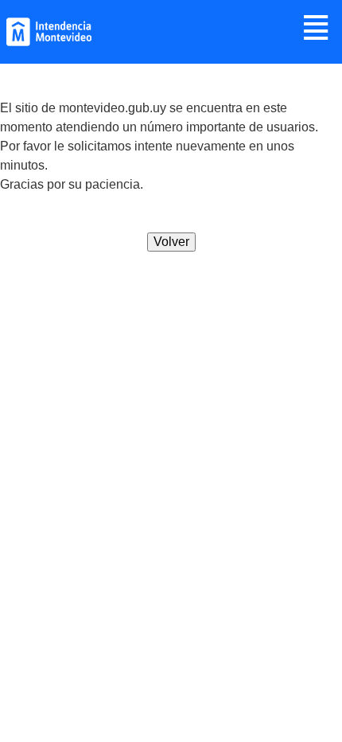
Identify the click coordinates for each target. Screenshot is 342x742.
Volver (171, 241)
